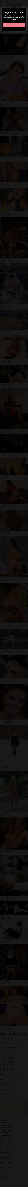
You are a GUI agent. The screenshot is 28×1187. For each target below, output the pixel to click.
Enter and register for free (14, 25)
